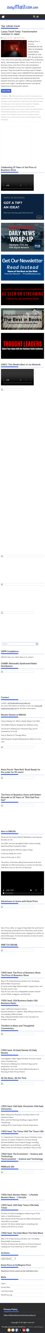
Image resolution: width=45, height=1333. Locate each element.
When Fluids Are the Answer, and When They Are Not (21, 1148)
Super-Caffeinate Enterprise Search (14, 1009)
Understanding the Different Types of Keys (17, 850)
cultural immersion (29, 99)
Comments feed (7, 1291)
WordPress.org (6, 1295)
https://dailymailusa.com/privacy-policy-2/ (20, 1315)
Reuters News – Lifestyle (13, 1197)
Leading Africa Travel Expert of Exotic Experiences (19, 1125)
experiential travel (26, 101)
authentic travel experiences (33, 96)
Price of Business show (14, 114)
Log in (3, 1283)
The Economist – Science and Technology (22, 1159)
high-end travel (37, 101)
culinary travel (18, 99)
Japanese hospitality (33, 104)
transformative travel (17, 117)
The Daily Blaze (35, 1233)
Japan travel (11, 104)
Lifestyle (5, 96)
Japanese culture (21, 104)
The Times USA (36, 1131)
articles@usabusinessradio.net (19, 703)
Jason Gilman (18, 106)
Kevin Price (26, 106)
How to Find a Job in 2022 (11, 857)
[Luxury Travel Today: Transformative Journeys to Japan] (14, 41)
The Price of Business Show (15, 975)
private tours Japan (27, 114)
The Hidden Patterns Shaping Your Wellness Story (19, 725)
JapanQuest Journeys (7, 106)
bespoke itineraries (7, 99)
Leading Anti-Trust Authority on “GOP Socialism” (19, 1246)
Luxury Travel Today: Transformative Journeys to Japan (19, 32)
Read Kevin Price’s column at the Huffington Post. (19, 1271)
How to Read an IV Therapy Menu (13, 735)
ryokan (36, 114)
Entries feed (5, 1287)
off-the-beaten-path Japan (9, 112)
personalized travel (23, 112)
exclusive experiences (13, 101)
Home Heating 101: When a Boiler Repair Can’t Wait (20, 721)
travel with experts (30, 117)
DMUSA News (20, 38)
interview (4, 104)
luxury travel (20, 109)
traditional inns (5, 117)
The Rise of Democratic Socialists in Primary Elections (21, 1244)
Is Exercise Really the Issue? (11, 853)
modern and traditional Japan (33, 109)
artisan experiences (17, 96)
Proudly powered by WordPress (14, 1327)
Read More (6, 91)
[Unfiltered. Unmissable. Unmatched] (3, 16)
